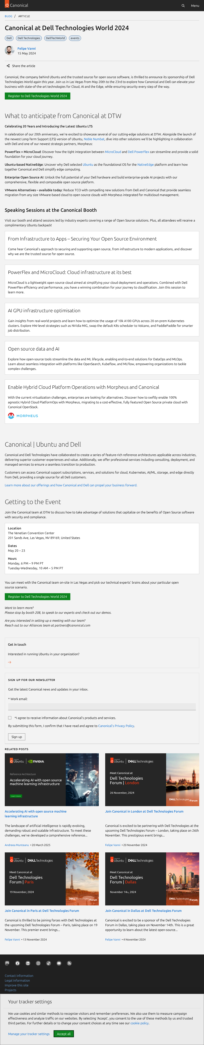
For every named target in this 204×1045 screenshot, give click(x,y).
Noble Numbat (94, 139)
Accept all (64, 1034)
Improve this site (16, 985)
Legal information (17, 980)
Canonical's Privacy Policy (116, 726)
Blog (9, 16)
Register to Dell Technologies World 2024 (37, 96)
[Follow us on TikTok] (49, 964)
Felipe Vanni (27, 48)
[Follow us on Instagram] (39, 964)
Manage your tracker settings (29, 1034)
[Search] (183, 5)
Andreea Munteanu (17, 845)
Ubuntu (88, 164)
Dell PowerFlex (138, 152)
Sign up (17, 737)
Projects (10, 990)
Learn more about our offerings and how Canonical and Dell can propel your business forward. (71, 485)
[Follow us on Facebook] (18, 964)
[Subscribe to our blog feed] (70, 964)
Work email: (19, 699)
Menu (195, 5)
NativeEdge (145, 164)
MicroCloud (113, 152)
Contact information (19, 975)
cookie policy (139, 1023)
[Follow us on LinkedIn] (29, 964)
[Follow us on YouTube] (60, 964)
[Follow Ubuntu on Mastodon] (8, 964)
